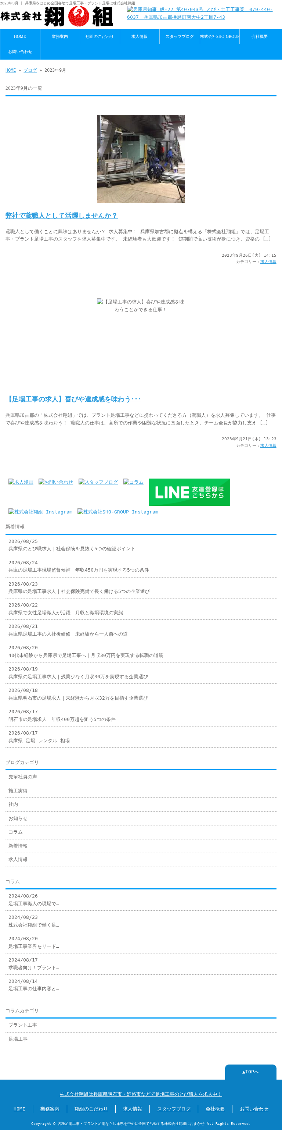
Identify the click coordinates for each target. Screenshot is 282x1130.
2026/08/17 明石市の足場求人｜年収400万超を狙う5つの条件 (62, 715)
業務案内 (60, 36)
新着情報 (18, 846)
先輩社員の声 (22, 776)
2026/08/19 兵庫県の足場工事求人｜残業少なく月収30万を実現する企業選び (78, 672)
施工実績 (18, 790)
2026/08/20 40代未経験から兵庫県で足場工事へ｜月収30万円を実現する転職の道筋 (85, 651)
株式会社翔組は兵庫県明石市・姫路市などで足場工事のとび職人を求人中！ (141, 1094)
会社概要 (260, 36)
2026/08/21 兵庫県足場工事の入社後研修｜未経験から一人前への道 (68, 629)
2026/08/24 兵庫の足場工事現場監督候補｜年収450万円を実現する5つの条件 (78, 566)
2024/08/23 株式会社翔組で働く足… (33, 920)
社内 (13, 804)
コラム (15, 832)
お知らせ (18, 818)
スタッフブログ (180, 36)
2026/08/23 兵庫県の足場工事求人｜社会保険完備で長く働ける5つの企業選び (79, 587)
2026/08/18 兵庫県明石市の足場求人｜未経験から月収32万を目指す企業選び (78, 693)
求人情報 (139, 36)
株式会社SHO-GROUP (219, 36)
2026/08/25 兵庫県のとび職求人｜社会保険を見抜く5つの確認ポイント (71, 545)
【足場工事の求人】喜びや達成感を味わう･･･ (73, 399)
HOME (20, 36)
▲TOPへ (250, 1071)
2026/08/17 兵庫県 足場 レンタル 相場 (39, 736)
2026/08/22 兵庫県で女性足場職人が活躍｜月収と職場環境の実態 (65, 608)
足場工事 (18, 1039)
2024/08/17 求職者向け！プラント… (33, 963)
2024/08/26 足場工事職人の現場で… (33, 899)
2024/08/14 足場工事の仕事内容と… (33, 984)
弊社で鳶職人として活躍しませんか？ (62, 215)
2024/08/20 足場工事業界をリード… (33, 942)
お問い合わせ (20, 51)
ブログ (30, 70)
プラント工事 (22, 1025)
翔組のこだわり (100, 36)
